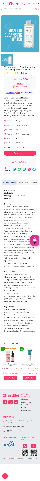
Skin (18, 125)
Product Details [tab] (9, 183)
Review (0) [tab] (23, 183)
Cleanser (24, 125)
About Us (24, 399)
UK (17, 130)
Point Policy (25, 408)
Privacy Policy (26, 402)
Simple (19, 121)
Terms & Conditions (28, 405)
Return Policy (26, 411)
